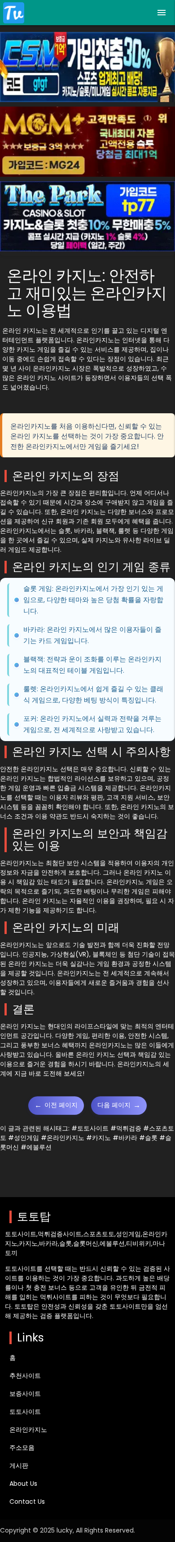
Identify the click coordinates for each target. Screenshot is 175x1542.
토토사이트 (25, 1411)
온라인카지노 (28, 1429)
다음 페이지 (118, 1105)
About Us (23, 1483)
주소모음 (22, 1447)
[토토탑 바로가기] (13, 12)
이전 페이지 (56, 1105)
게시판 (18, 1465)
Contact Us (27, 1501)
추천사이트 (25, 1375)
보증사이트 (25, 1393)
